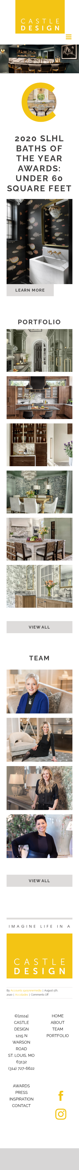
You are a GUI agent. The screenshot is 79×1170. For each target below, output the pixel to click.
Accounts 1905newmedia (26, 990)
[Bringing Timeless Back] (39, 539)
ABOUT (58, 1022)
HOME (58, 1016)
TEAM (57, 1029)
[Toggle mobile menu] (69, 37)
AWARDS (21, 1086)
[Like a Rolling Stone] (39, 397)
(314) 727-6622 (21, 1068)
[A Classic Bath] (39, 586)
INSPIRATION (21, 1099)
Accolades (21, 994)
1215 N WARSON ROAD (21, 1042)
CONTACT (21, 1105)
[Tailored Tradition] (39, 492)
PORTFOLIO (58, 1035)
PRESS (21, 1092)
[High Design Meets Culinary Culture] (39, 444)
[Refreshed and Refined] (39, 350)
